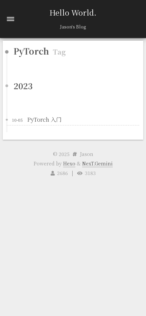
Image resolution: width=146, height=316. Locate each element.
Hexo (69, 163)
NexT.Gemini (97, 163)
